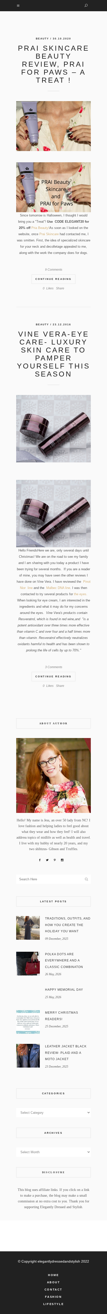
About (53, 1282)
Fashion (53, 1296)
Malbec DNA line (58, 588)
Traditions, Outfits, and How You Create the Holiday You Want (68, 925)
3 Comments (53, 667)
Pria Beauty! (40, 228)
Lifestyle (53, 1304)
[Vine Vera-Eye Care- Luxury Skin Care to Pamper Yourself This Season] (53, 428)
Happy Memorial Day (64, 989)
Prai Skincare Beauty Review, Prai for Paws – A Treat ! (53, 64)
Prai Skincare (48, 234)
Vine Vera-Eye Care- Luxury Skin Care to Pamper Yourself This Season (53, 354)
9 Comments (53, 269)
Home (53, 1275)
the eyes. (80, 594)
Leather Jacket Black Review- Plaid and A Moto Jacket (66, 1053)
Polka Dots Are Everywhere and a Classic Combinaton (64, 960)
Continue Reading (53, 279)
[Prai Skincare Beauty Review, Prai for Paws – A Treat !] (53, 126)
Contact (53, 1289)
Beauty (42, 38)
